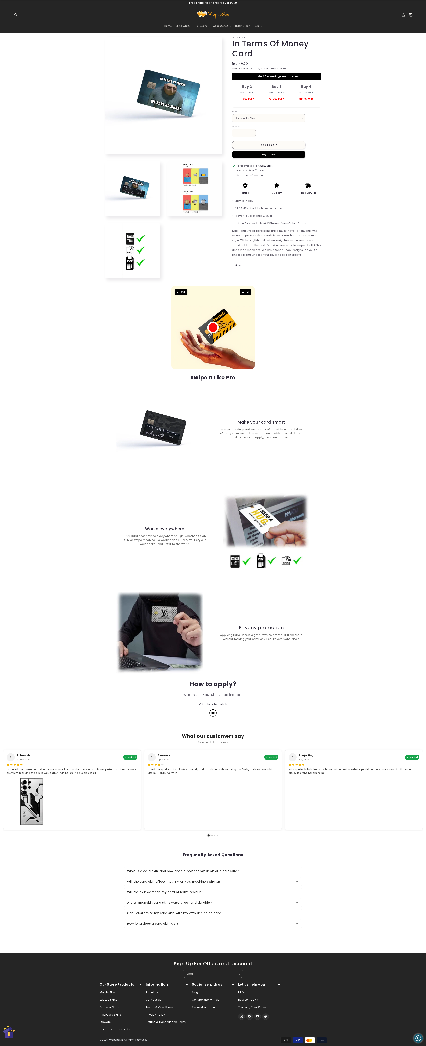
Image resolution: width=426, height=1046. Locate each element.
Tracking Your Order (252, 1007)
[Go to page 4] (217, 835)
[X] (265, 1016)
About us (152, 992)
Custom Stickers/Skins (115, 1029)
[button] (16, 15)
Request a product (205, 1007)
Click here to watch (213, 704)
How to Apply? (248, 1000)
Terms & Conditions (159, 1007)
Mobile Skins (108, 992)
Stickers (105, 1022)
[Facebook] (249, 1016)
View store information (250, 175)
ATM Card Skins (110, 1015)
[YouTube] (213, 713)
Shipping (256, 68)
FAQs (241, 992)
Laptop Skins (108, 1000)
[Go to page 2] (212, 835)
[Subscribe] (239, 974)
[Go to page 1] (208, 835)
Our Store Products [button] (117, 984)
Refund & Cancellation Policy (166, 1022)
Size (234, 111)
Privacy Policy (155, 1015)
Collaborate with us (205, 1000)
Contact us (153, 1000)
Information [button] (157, 984)
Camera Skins (109, 1007)
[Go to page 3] (214, 835)
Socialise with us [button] (207, 984)
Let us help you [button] (251, 984)
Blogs (195, 992)
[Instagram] (241, 1016)
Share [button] (239, 265)
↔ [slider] (213, 327)
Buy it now (268, 154)
